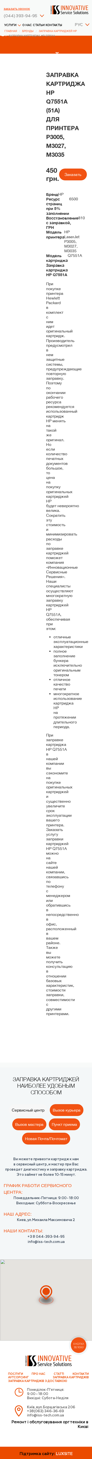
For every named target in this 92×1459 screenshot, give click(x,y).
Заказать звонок (17, 9)
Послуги (15, 1374)
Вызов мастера (29, 1124)
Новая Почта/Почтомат (46, 1138)
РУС (79, 25)
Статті (59, 1374)
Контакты (54, 25)
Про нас (38, 1374)
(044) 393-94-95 (20, 16)
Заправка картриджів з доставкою (37, 1381)
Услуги (10, 25)
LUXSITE (64, 1454)
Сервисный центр (28, 1110)
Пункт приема (64, 1124)
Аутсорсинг (18, 1377)
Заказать (73, 174)
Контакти (81, 1374)
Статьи (39, 25)
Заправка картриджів (71, 1377)
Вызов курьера (66, 1110)
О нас (27, 25)
